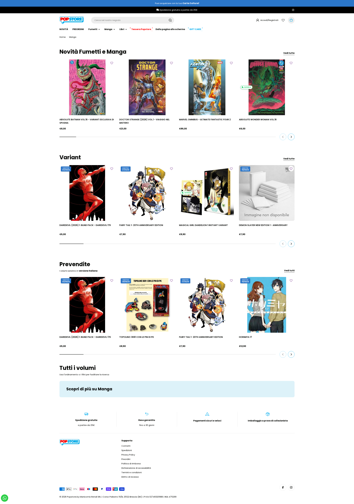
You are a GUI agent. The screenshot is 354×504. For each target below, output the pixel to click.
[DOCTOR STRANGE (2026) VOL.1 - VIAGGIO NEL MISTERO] (147, 87)
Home (62, 37)
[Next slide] (291, 137)
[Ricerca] (170, 20)
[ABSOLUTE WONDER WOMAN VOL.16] (267, 87)
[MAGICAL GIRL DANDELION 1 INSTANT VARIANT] (207, 193)
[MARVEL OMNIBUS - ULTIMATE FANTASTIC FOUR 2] (207, 87)
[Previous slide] (283, 137)
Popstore (71, 496)
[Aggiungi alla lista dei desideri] (111, 63)
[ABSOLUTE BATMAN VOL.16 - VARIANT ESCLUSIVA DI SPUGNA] (87, 87)
